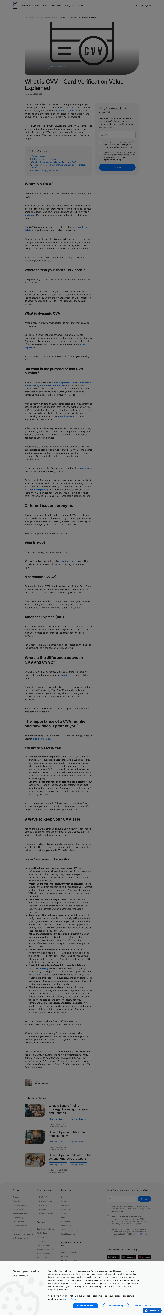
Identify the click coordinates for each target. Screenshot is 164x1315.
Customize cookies (142, 1305)
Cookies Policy (69, 1299)
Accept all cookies (85, 1305)
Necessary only (116, 1305)
